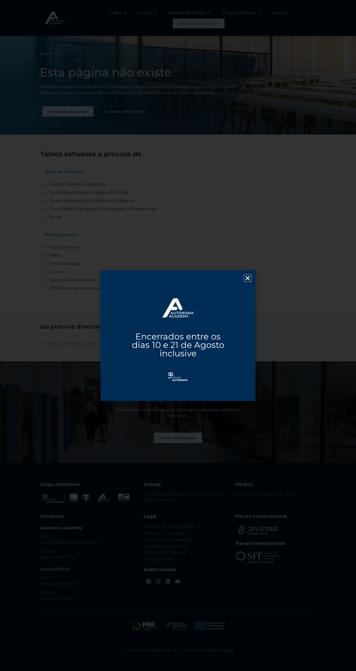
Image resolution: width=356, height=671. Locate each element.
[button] (248, 278)
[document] (178, 335)
